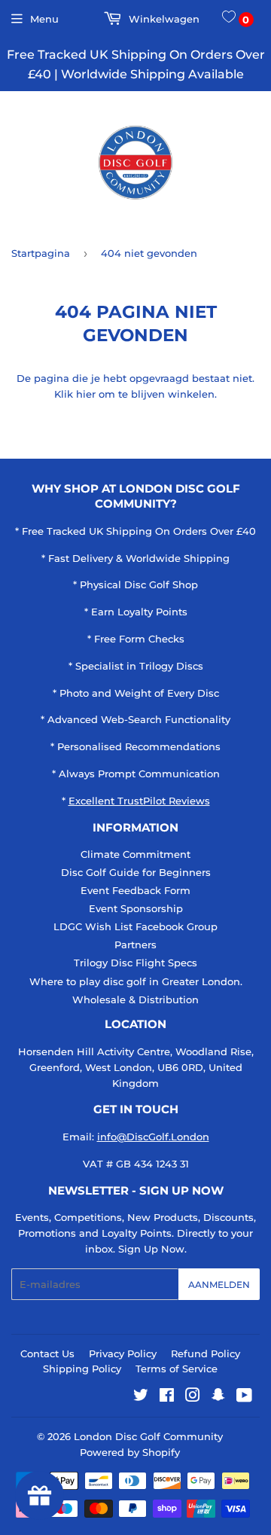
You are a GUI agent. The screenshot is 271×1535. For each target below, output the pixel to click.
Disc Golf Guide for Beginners (136, 872)
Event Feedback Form (135, 890)
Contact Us (47, 1353)
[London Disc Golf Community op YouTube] (244, 1397)
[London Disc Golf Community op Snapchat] (218, 1397)
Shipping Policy (82, 1369)
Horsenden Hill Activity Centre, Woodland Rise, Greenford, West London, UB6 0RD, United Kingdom (136, 1067)
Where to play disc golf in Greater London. (135, 981)
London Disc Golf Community (148, 1436)
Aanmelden (219, 1284)
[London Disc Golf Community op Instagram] (192, 1397)
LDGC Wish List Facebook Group (135, 926)
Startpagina (40, 253)
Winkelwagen (162, 19)
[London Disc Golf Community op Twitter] (140, 1397)
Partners (135, 944)
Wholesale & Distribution (135, 999)
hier (86, 394)
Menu (44, 19)
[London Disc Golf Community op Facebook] (167, 1397)
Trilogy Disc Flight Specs (135, 963)
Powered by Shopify (130, 1452)
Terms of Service (177, 1369)
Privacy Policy (123, 1353)
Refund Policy (205, 1353)
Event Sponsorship (136, 908)
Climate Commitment (135, 854)
